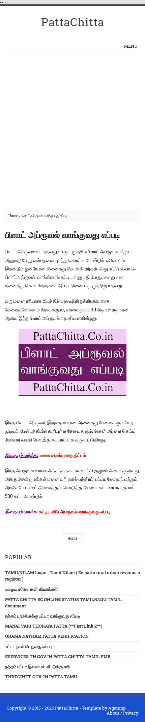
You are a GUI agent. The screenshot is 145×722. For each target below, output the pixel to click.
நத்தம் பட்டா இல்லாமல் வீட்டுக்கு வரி (37, 666)
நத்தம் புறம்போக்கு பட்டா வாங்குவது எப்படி (42, 616)
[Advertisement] (72, 129)
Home (13, 216)
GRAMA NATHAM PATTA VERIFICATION (47, 636)
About (113, 713)
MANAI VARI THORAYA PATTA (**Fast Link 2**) (54, 626)
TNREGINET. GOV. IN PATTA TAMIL (41, 676)
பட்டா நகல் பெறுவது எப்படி (29, 646)
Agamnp (117, 708)
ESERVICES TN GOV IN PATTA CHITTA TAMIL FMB (58, 656)
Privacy (130, 713)
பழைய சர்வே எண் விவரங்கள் (31, 589)
